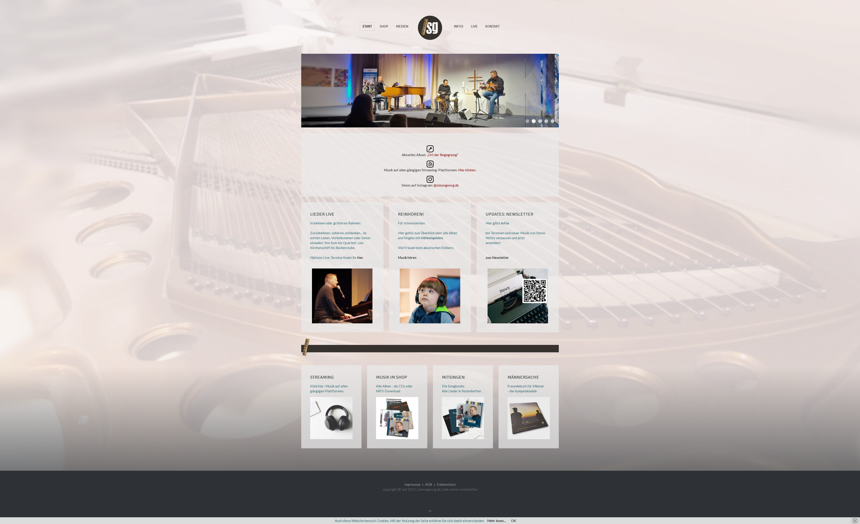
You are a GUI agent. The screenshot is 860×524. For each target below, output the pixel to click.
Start (367, 26)
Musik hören (407, 258)
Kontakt (492, 26)
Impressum (412, 484)
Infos (458, 26)
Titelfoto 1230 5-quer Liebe (546, 121)
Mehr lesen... (496, 521)
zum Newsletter (497, 258)
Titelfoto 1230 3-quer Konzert (540, 121)
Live (474, 26)
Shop (384, 26)
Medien (402, 26)
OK (513, 521)
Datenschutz (446, 484)
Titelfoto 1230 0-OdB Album (527, 121)
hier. (360, 258)
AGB (428, 484)
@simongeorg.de (446, 185)
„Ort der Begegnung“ (442, 155)
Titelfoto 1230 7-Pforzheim (552, 121)
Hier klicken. (467, 170)
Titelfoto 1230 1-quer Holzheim (534, 121)
